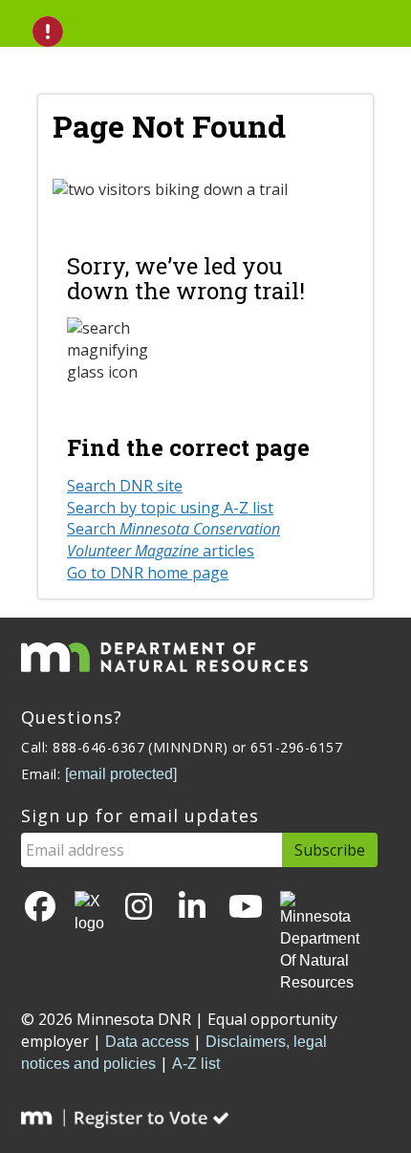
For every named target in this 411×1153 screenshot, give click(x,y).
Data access (147, 1041)
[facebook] (40, 908)
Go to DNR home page (147, 572)
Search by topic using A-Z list (170, 507)
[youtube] (246, 908)
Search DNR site (125, 485)
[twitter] (89, 913)
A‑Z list (196, 1063)
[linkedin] (192, 908)
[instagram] (138, 908)
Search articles (173, 539)
